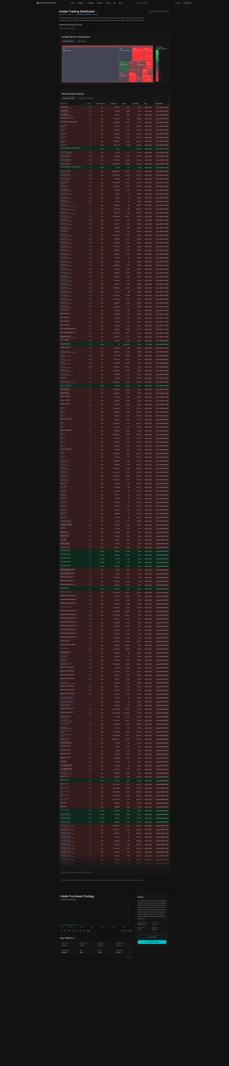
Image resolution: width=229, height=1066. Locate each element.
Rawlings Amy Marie (66, 520)
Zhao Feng (63, 460)
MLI (90, 118)
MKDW (90, 344)
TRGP (90, 724)
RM (90, 743)
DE (90, 829)
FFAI (90, 528)
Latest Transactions (69, 98)
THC (90, 777)
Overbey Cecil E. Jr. (66, 825)
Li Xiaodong (64, 468)
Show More (129, 957)
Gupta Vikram (64, 656)
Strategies (90, 3)
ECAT (90, 329)
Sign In (179, 3)
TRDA (90, 577)
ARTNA (90, 340)
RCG (90, 167)
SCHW (90, 182)
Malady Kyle (64, 682)
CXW (90, 348)
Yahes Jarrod (64, 720)
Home (73, 3)
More (120, 3)
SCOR (90, 385)
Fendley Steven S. (65, 547)
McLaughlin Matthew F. (67, 385)
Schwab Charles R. (65, 738)
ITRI (90, 652)
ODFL (90, 825)
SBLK (90, 649)
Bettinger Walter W (65, 182)
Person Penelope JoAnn (67, 152)
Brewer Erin (63, 772)
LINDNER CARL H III (66, 731)
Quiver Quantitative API (109, 880)
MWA (90, 525)
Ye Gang (63, 407)
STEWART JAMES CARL (67, 866)
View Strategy (152, 937)
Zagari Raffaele (65, 648)
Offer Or (63, 355)
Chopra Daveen (65, 370)
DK (90, 641)
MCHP (90, 337)
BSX (90, 589)
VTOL (90, 378)
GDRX (90, 611)
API (114, 3)
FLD (90, 570)
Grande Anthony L (65, 351)
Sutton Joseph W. (65, 810)
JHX (90, 389)
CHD (90, 382)
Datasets (80, 3)
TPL (90, 148)
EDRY (90, 310)
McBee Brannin (65, 189)
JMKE (90, 122)
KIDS (90, 397)
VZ (90, 683)
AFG (90, 731)
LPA (90, 746)
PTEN (90, 867)
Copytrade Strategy (153, 942)
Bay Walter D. (64, 185)
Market (128, 930)
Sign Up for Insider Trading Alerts (159, 11)
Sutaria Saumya (65, 783)
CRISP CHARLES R (65, 723)
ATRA (90, 536)
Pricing (108, 3)
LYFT (90, 773)
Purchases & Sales (68, 41)
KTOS (90, 547)
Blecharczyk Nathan (66, 155)
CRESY (90, 667)
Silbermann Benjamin (66, 592)
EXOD (90, 107)
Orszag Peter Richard (66, 663)
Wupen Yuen (64, 204)
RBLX (90, 521)
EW (90, 370)
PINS (90, 592)
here (144, 918)
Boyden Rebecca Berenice (67, 697)
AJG (90, 186)
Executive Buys (81, 41)
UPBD (90, 758)
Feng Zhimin (64, 125)
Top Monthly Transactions (86, 98)
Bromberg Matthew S (66, 704)
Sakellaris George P (65, 814)
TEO (90, 645)
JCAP (90, 152)
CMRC (90, 762)
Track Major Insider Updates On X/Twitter (87, 14)
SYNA (90, 656)
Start (122, 930)
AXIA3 (90, 671)
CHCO (90, 231)
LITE (90, 205)
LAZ (90, 664)
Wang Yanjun (64, 483)
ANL (90, 803)
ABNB (90, 156)
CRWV (90, 190)
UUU (90, 551)
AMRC (90, 780)
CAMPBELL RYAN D (66, 829)
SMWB (90, 355)
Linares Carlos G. (65, 381)
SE (90, 126)
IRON (90, 765)
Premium (99, 3)
